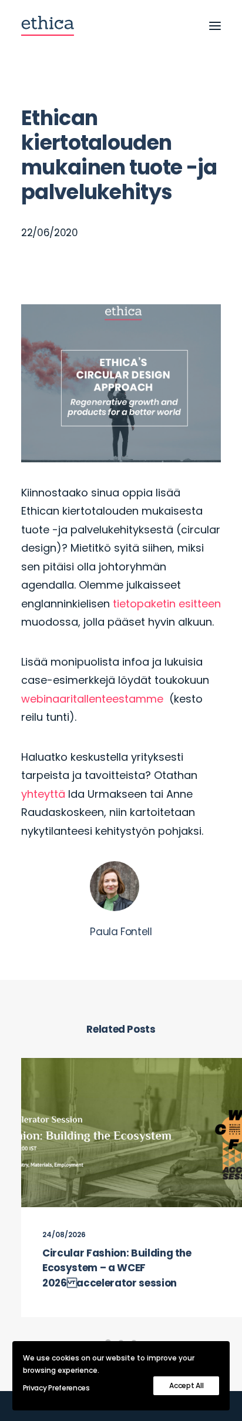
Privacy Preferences (56, 1388)
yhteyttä (43, 794)
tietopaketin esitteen (167, 603)
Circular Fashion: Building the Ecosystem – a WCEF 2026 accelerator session (116, 1268)
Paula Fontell (121, 932)
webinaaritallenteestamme (95, 698)
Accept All (186, 1385)
